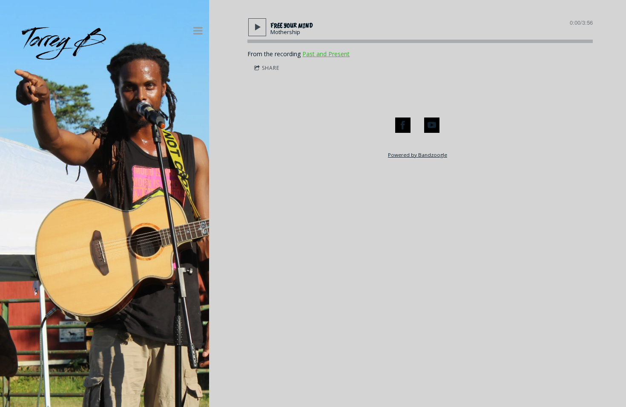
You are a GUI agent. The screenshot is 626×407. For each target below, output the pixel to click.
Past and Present (326, 54)
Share (270, 68)
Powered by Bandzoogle (417, 155)
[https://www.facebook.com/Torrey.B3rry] (403, 125)
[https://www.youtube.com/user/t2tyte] (431, 125)
